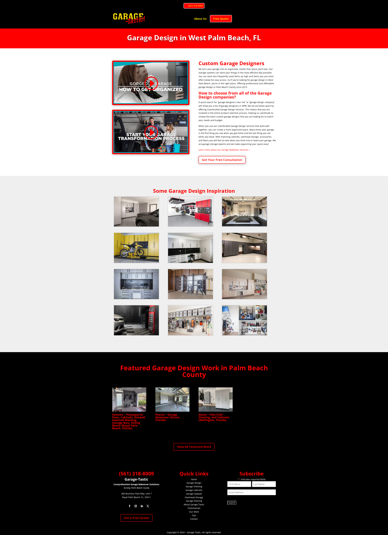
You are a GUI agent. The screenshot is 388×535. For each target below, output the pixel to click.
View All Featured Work (194, 447)
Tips (194, 515)
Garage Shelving (194, 486)
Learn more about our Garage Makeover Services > (224, 149)
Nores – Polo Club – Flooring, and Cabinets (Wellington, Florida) (214, 417)
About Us (200, 18)
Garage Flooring (194, 500)
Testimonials (193, 508)
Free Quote (221, 18)
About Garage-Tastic (194, 504)
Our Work (194, 511)
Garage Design (194, 482)
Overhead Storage (194, 497)
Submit (232, 502)
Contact (194, 518)
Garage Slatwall (194, 493)
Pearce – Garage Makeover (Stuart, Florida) (167, 417)
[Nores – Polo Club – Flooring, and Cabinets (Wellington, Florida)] (216, 399)
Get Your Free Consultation (222, 160)
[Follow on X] (147, 506)
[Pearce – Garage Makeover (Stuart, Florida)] (172, 399)
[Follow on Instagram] (135, 506)
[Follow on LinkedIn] (141, 506)
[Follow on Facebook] (129, 506)
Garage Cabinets (194, 490)
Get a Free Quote (136, 518)
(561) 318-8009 (195, 5)
